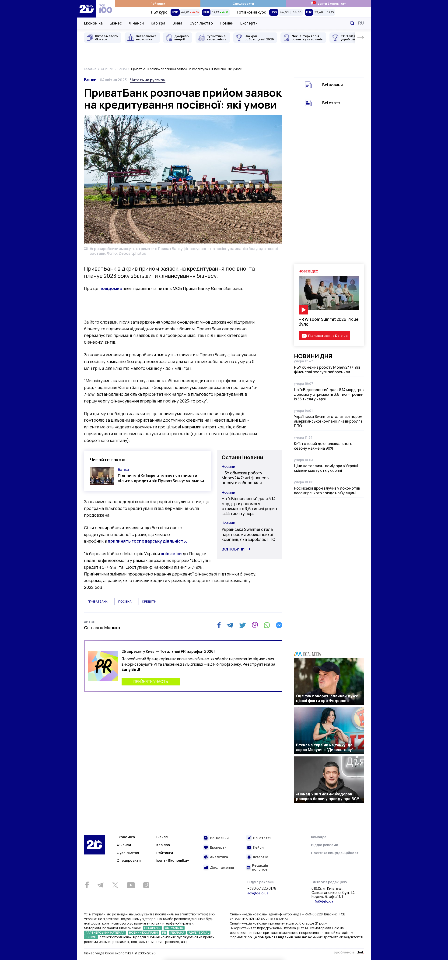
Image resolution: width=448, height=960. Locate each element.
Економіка (93, 23)
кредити (149, 602)
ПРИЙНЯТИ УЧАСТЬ (150, 681)
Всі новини (233, 549)
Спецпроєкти (243, 3)
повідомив (110, 288)
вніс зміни (171, 553)
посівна (125, 602)
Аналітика (219, 857)
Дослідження (222, 868)
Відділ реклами (324, 844)
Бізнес (116, 23)
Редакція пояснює (260, 867)
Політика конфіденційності (335, 852)
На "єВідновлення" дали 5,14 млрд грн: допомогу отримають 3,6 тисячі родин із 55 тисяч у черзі (249, 506)
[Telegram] (230, 625)
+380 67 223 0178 (261, 888)
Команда (318, 836)
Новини (226, 23)
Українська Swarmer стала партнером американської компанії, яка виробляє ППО (248, 534)
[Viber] (254, 625)
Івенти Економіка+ (328, 3)
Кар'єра (158, 23)
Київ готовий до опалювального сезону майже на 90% (323, 446)
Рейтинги (157, 3)
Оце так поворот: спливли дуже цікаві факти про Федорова (327, 698)
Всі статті (331, 103)
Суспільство (201, 23)
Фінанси (136, 23)
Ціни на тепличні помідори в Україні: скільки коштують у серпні (326, 468)
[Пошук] (352, 23)
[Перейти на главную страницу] (86, 9)
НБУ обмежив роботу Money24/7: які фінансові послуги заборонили (246, 478)
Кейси (258, 848)
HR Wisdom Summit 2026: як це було (329, 322)
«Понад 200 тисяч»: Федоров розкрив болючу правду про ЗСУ (327, 796)
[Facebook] (219, 625)
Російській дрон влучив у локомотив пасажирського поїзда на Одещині (327, 490)
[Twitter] (242, 625)
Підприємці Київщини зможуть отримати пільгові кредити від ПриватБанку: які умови (161, 478)
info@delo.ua (322, 901)
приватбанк (98, 602)
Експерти (249, 23)
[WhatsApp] (267, 625)
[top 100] (105, 9)
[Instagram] (146, 885)
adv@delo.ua (257, 893)
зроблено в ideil (349, 952)
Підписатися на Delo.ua (327, 335)
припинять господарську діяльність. (147, 541)
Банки (90, 79)
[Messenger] (279, 625)
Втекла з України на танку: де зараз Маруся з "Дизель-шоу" (324, 747)
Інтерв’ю (260, 857)
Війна (177, 23)
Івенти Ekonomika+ (172, 860)
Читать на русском (147, 79)
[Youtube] (131, 885)
